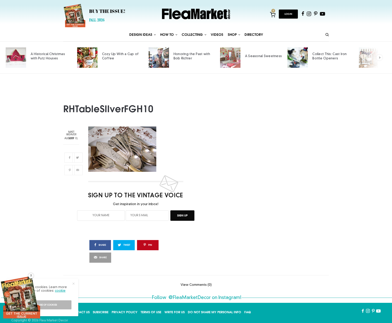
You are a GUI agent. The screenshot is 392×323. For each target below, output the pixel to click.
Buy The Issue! (107, 12)
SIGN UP (182, 215)
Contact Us (80, 312)
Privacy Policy (124, 312)
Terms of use (151, 312)
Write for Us (174, 312)
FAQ (247, 312)
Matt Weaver (71, 133)
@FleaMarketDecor (190, 298)
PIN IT (138, 149)
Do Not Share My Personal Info (214, 312)
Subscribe (100, 312)
